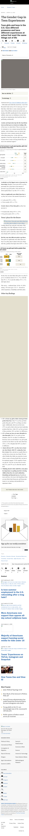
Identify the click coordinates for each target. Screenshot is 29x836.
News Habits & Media (21, 757)
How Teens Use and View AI (13, 678)
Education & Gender (10, 556)
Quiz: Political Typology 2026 (12, 690)
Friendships (3, 558)
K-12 (23, 558)
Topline (5, 513)
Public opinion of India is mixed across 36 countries (13, 715)
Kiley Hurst (14, 50)
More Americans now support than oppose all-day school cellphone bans (14, 615)
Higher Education (17, 558)
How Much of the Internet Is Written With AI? (15, 695)
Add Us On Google (11, 47)
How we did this (6, 93)
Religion (3, 757)
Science (17, 750)
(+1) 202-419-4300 (5, 733)
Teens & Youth (4, 560)
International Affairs (6, 745)
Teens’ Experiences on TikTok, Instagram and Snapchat (12, 657)
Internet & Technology (21, 753)
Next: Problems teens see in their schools (14, 489)
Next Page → (14, 498)
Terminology (5, 98)
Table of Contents (7, 55)
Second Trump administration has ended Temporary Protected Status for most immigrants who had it (14, 701)
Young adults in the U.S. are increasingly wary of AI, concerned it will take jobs (15, 709)
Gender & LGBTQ (5, 763)
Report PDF (6, 510)
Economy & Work (20, 747)
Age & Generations (6, 760)
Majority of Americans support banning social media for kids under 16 (12, 638)
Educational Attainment (21, 556)
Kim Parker (6, 50)
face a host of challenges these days (18, 102)
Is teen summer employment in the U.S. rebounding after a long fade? (12, 593)
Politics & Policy (5, 741)
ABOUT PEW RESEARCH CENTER (8, 803)
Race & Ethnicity (5, 753)
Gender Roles (10, 558)
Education (3, 556)
